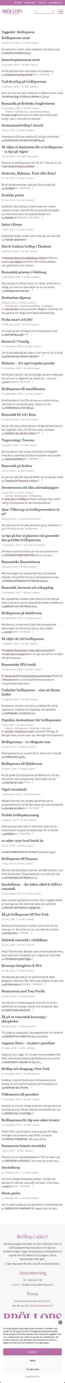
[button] (60, 1322)
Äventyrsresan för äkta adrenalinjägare (30, 488)
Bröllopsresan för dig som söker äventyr (31, 1120)
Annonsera (30, 2)
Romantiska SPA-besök (19, 664)
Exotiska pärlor (13, 195)
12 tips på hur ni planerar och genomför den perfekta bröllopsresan (30, 538)
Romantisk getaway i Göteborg (24, 272)
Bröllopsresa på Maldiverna (22, 613)
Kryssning (25, 188)
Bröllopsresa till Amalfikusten (23, 389)
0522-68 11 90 (35, 1280)
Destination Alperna (16, 298)
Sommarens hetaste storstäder (24, 1146)
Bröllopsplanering (14, 74)
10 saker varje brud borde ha (22, 841)
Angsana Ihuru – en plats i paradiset (28, 1043)
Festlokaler (47, 306)
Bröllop (18, 2)
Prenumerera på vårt (32, 1301)
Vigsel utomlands (14, 789)
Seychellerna (11, 1167)
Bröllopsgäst (21, 496)
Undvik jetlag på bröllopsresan (24, 81)
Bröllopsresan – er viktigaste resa (26, 742)
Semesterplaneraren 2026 (21, 60)
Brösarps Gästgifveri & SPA (22, 966)
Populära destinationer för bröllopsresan (31, 720)
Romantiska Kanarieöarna (21, 562)
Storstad (36, 96)
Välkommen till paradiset (20, 1094)
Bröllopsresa (21, 53)
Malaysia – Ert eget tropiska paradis (28, 363)
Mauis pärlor (11, 1193)
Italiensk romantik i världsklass (24, 940)
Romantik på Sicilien (17, 466)
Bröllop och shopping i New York (25, 1069)
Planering (44, 74)
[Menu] (59, 11)
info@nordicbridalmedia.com (37, 1284)
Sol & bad (25, 96)
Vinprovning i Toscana (18, 440)
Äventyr (9, 53)
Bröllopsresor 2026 (16, 38)
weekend (24, 713)
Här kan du (32, 1305)
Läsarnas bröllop (14, 262)
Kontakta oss (55, 2)
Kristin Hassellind (29, 156)
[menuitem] (18, 2)
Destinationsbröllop (39, 112)
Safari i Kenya (12, 224)
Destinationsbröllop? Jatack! (23, 125)
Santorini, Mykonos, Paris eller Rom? (29, 173)
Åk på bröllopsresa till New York (25, 914)
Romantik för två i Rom (19, 415)
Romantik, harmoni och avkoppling (27, 587)
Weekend (24, 291)
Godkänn (32, 1351)
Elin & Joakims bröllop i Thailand (26, 246)
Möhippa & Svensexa (16, 499)
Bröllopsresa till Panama (20, 859)
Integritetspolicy (32, 1376)
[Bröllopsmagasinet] (26, 11)
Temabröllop (12, 309)
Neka (32, 1360)
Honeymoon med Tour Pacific (23, 991)
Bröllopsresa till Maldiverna (22, 764)
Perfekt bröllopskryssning (20, 815)
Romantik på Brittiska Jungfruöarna (28, 103)
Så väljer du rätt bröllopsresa (23, 639)
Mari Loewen (32, 43)
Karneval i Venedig (15, 341)
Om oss (42, 2)
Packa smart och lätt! (17, 319)
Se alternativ (32, 1369)
